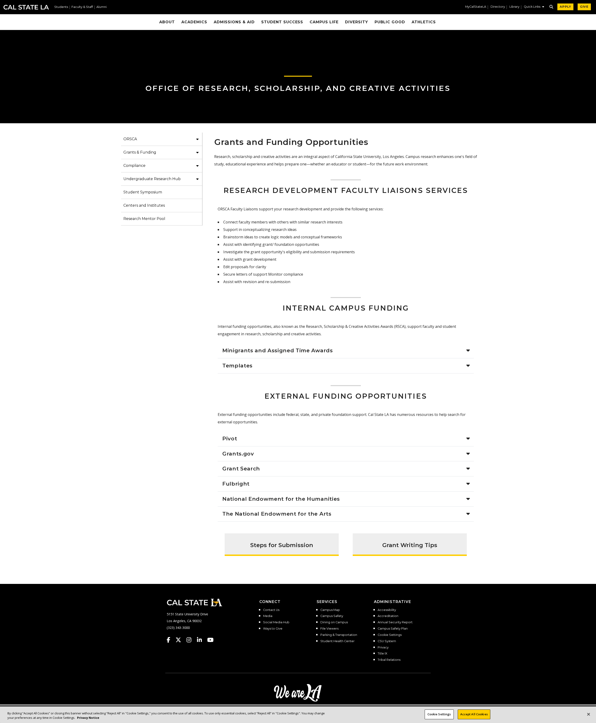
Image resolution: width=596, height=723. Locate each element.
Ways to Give (272, 628)
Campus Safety (331, 616)
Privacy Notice (88, 718)
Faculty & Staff (82, 7)
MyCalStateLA (475, 6)
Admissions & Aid (234, 22)
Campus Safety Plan (393, 628)
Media (267, 616)
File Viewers (329, 628)
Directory (498, 6)
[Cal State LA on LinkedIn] (201, 640)
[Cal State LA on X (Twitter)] (181, 640)
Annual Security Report (395, 622)
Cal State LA (26, 7)
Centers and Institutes (144, 205)
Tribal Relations (389, 659)
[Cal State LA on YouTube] (210, 640)
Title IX (382, 653)
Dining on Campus (334, 622)
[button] (534, 7)
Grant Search (241, 468)
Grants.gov (238, 453)
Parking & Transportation (338, 635)
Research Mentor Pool (144, 218)
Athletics (424, 22)
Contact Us (271, 610)
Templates (237, 365)
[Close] (588, 714)
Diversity (356, 22)
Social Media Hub (276, 622)
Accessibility (387, 610)
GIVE (584, 6)
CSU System (387, 641)
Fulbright (236, 483)
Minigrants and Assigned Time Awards (277, 350)
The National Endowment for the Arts (277, 514)
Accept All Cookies (474, 714)
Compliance (134, 165)
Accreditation (388, 616)
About (167, 22)
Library (514, 6)
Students (61, 7)
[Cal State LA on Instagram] (191, 640)
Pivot (229, 438)
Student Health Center (337, 641)
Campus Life (324, 22)
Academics (194, 22)
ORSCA (130, 139)
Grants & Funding (139, 152)
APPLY (565, 6)
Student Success (282, 22)
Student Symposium (142, 192)
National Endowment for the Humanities (281, 499)
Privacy (383, 647)
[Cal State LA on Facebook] (171, 640)
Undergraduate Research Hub (152, 179)
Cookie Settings (390, 635)
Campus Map (330, 610)
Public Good (390, 22)
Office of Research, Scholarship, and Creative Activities (298, 88)
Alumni (101, 7)
